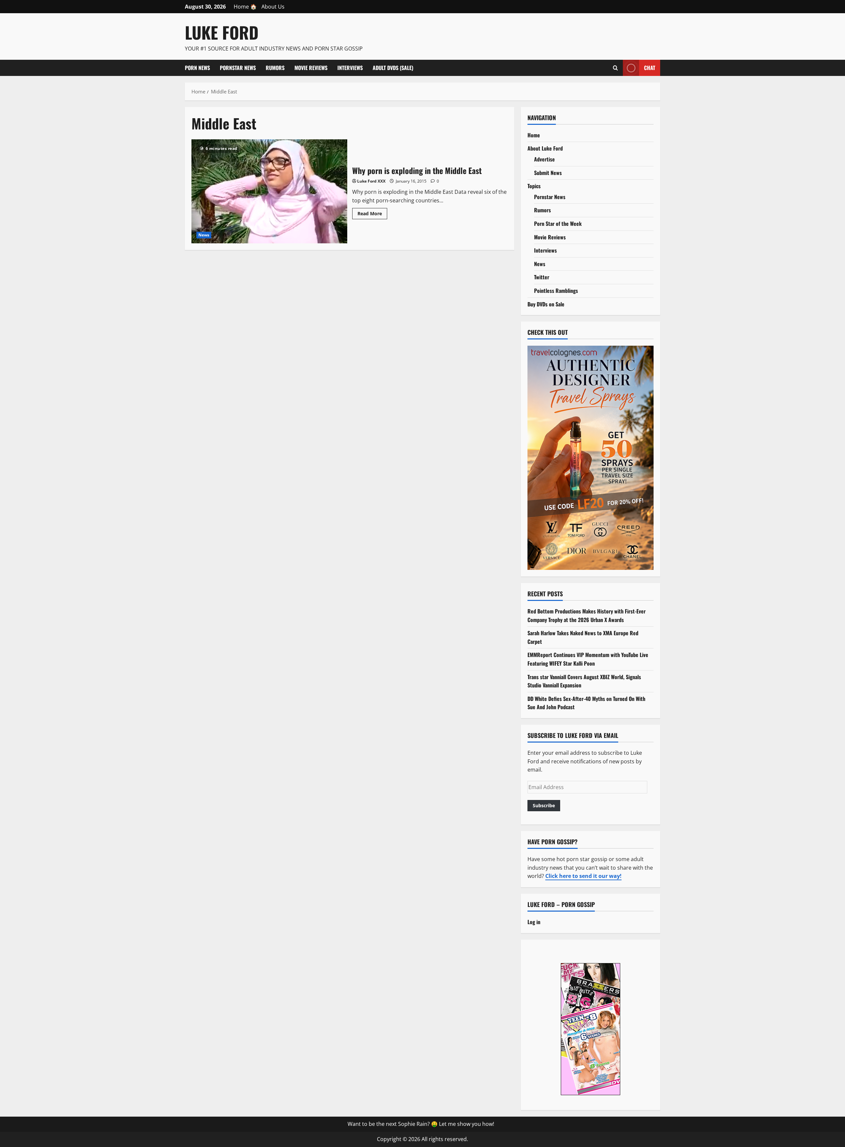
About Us (273, 6)
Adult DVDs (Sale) (393, 68)
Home (533, 135)
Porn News (197, 68)
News (203, 235)
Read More (372, 214)
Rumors (275, 68)
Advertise (544, 159)
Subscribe (544, 805)
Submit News (548, 173)
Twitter (541, 277)
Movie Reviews (310, 68)
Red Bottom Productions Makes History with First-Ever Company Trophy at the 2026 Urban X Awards (586, 615)
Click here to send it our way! (583, 876)
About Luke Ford (545, 148)
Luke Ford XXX (371, 181)
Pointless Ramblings (556, 291)
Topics (534, 186)
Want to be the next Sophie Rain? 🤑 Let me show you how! (421, 1124)
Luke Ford (221, 32)
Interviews (350, 68)
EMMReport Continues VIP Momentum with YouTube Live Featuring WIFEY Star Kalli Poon (587, 659)
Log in (533, 922)
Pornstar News (238, 68)
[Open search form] (615, 67)
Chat (649, 67)
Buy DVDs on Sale (545, 304)
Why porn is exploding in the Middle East (269, 191)
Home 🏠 (245, 6)
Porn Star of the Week (558, 223)
